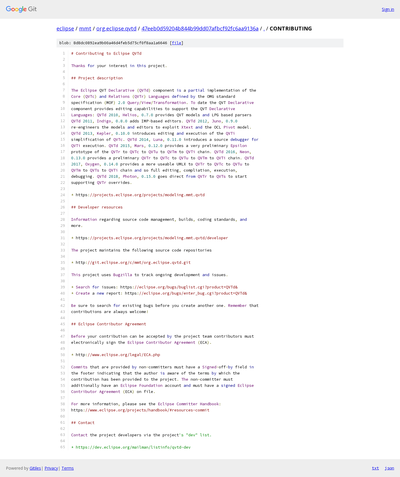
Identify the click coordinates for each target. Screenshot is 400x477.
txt (375, 468)
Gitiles (35, 468)
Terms (67, 468)
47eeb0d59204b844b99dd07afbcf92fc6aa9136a (200, 28)
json (389, 468)
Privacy (51, 468)
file (176, 42)
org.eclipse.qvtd (116, 28)
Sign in (388, 9)
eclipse (65, 28)
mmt (85, 28)
